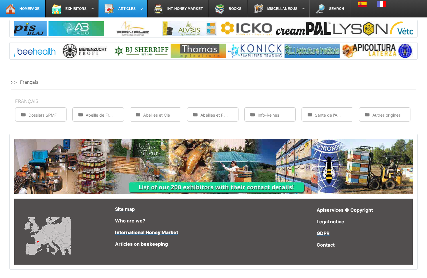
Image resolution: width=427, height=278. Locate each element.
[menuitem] (23, 8)
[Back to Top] (416, 267)
